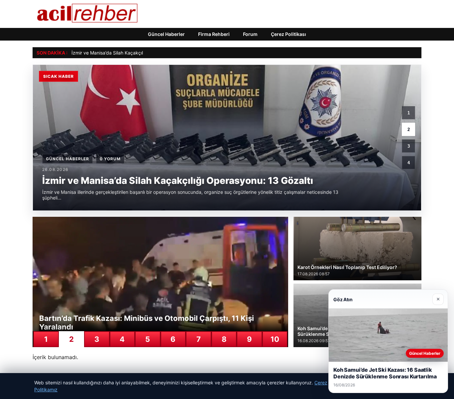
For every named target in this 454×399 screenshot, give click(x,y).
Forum (250, 34)
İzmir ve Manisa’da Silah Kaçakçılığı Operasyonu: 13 (127, 53)
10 (275, 339)
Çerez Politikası (288, 34)
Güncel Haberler (166, 34)
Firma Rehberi (214, 34)
